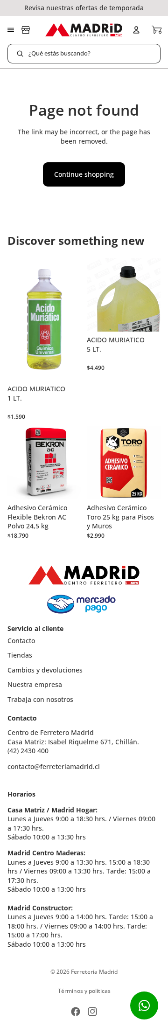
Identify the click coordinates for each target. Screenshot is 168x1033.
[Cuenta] (136, 30)
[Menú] (10, 30)
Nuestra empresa (34, 684)
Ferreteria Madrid (94, 972)
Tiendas (19, 655)
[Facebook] (75, 1011)
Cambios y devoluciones (45, 670)
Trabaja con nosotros (40, 699)
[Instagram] (92, 1011)
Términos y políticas (84, 991)
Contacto (21, 640)
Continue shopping (84, 174)
